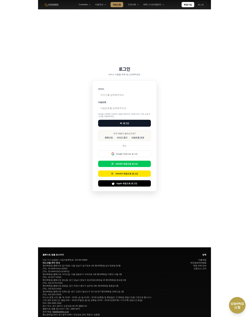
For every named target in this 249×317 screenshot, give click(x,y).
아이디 (101, 89)
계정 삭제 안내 (199, 265)
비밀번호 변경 (138, 137)
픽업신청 (117, 4)
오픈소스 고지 (200, 268)
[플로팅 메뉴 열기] (237, 305)
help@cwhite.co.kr (60, 312)
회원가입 (188, 4)
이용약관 (202, 260)
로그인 (201, 4)
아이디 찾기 (122, 137)
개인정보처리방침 (198, 263)
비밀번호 (102, 102)
